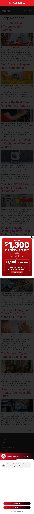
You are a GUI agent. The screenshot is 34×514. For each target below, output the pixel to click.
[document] (17, 257)
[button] (33, 237)
